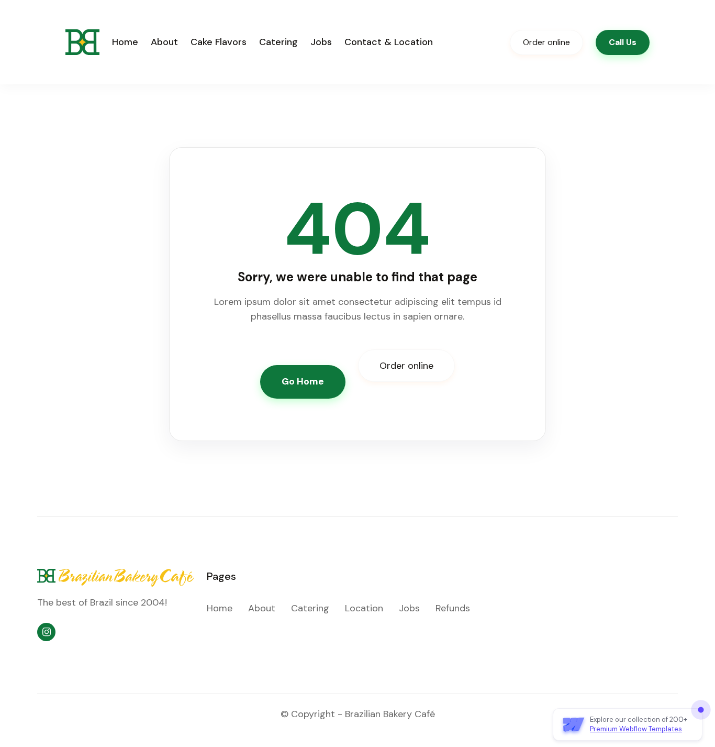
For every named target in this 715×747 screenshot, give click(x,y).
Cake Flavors (219, 42)
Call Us (622, 42)
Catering (278, 42)
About (164, 42)
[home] (82, 42)
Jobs (321, 42)
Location (364, 608)
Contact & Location (388, 42)
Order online (546, 42)
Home (125, 42)
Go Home (303, 381)
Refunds (452, 608)
